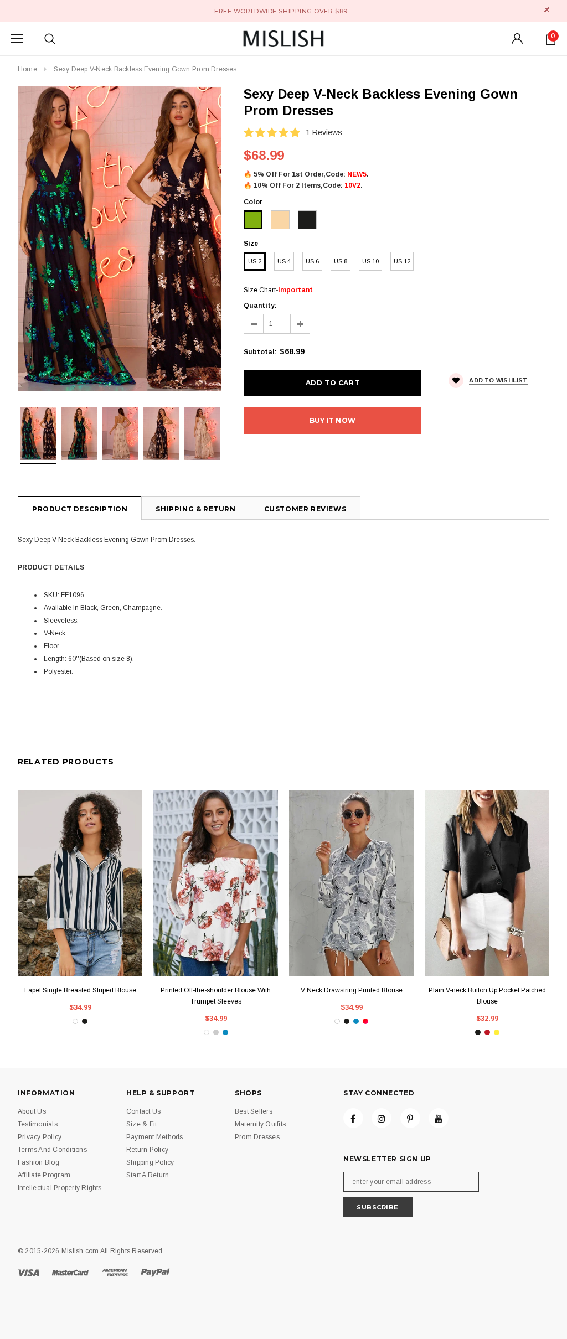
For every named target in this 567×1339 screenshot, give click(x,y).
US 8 (340, 261)
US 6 (312, 261)
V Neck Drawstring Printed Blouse (352, 990)
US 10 (370, 261)
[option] (119, 238)
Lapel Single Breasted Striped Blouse (80, 990)
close (546, 9)
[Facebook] (353, 1118)
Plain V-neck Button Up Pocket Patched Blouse (487, 995)
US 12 (402, 261)
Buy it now (332, 420)
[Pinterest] (410, 1118)
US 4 (284, 261)
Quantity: (260, 305)
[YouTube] (439, 1118)
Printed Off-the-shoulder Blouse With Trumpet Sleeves (216, 995)
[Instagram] (381, 1118)
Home (27, 69)
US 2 (254, 261)
